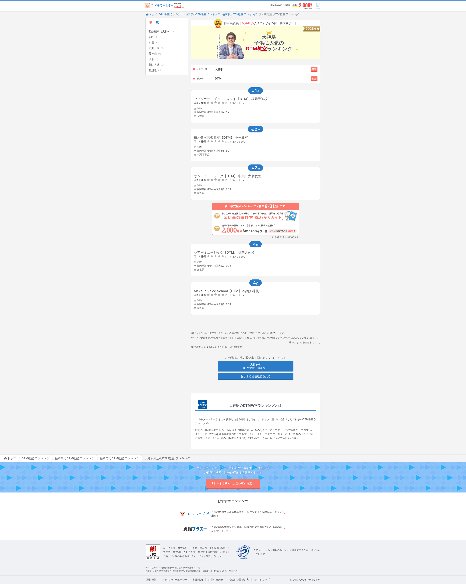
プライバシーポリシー (174, 579)
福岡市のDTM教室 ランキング (239, 14)
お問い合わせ (215, 579)
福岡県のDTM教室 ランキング (202, 14)
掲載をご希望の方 (239, 579)
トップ (153, 14)
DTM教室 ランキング (171, 14)
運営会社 (151, 579)
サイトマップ (262, 579)
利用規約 (198, 579)
